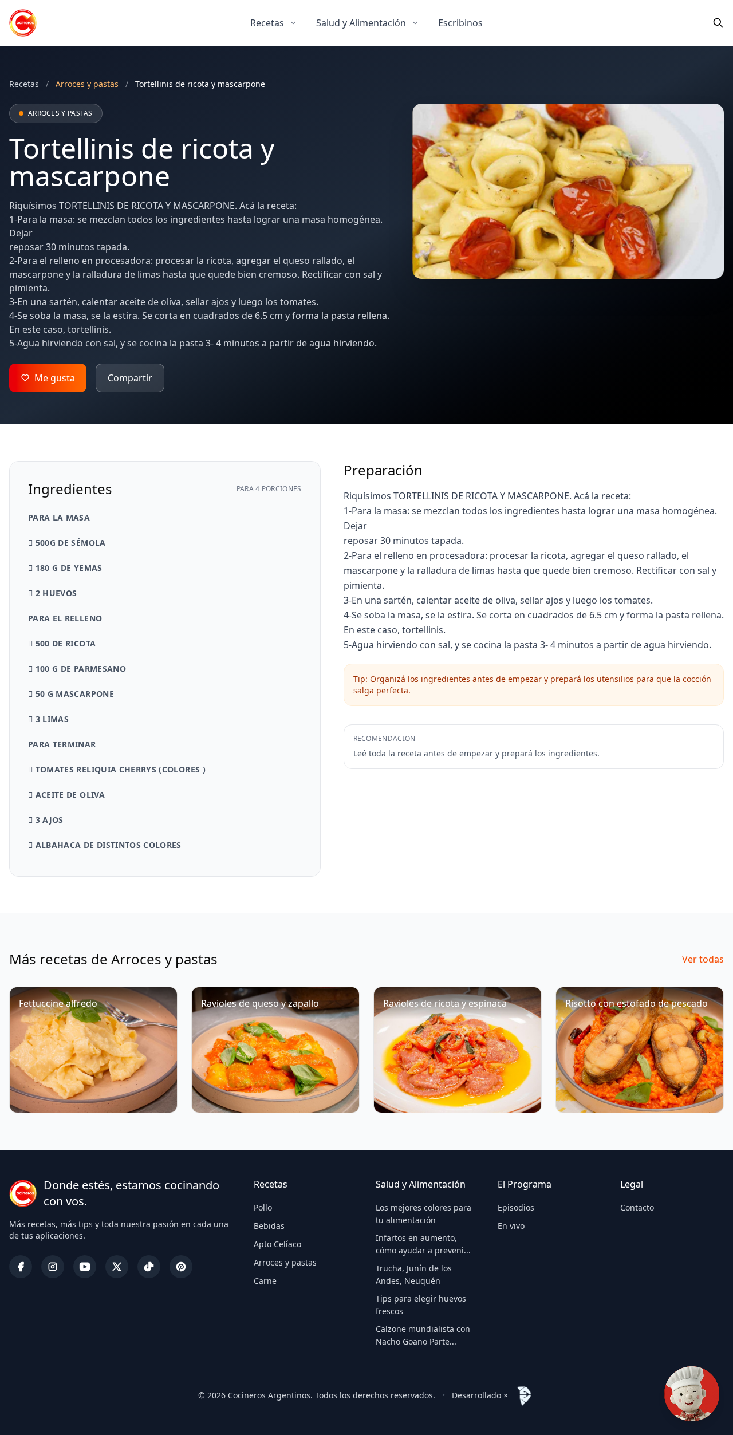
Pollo (263, 1207)
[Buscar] (718, 23)
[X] (116, 1266)
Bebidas (269, 1225)
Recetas (267, 23)
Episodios (516, 1207)
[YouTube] (84, 1266)
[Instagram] (52, 1266)
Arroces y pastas (285, 1262)
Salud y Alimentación (361, 23)
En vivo (511, 1225)
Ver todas (703, 959)
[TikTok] (148, 1266)
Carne (265, 1280)
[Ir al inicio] (23, 23)
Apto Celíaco (277, 1244)
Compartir (130, 378)
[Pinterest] (181, 1266)
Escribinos (460, 23)
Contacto (637, 1207)
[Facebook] (20, 1266)
